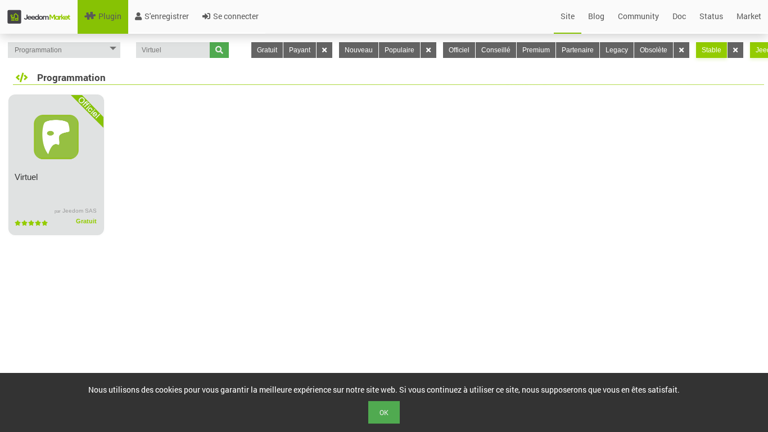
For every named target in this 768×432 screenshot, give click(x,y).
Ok (384, 412)
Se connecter (236, 16)
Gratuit (267, 50)
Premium (536, 50)
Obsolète (653, 50)
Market (749, 16)
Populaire (399, 50)
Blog (596, 16)
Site (568, 16)
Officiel (459, 50)
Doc (679, 16)
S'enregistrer (166, 16)
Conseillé (496, 50)
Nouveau (359, 50)
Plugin (109, 16)
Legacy (617, 50)
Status (711, 16)
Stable (711, 50)
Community (638, 16)
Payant (299, 50)
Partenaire (578, 50)
